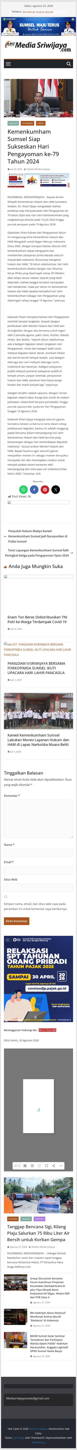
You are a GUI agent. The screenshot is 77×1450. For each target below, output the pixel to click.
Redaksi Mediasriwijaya (38, 169)
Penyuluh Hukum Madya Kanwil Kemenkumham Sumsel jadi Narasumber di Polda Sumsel (37, 536)
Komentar (12, 796)
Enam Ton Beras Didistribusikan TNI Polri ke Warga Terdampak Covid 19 (37, 619)
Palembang (27, 123)
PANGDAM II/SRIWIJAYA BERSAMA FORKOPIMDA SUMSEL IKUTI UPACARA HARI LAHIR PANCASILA (36, 668)
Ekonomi (13, 1219)
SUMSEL (40, 123)
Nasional (39, 1219)
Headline (13, 123)
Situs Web (10, 879)
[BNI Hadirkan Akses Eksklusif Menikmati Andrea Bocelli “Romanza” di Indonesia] (15, 1319)
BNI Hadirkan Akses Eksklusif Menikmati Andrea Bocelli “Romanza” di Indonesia (47, 1316)
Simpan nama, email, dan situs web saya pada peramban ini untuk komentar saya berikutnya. (35, 906)
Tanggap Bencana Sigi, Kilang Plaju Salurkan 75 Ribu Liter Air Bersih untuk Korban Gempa (38, 1233)
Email (9, 862)
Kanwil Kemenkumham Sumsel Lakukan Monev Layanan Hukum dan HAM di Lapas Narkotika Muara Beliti (38, 740)
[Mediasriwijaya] (38, 20)
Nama (9, 845)
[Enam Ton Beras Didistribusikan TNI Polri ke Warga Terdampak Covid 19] (38, 577)
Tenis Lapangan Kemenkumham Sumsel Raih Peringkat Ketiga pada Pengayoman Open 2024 (37, 552)
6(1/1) (17, 1165)
